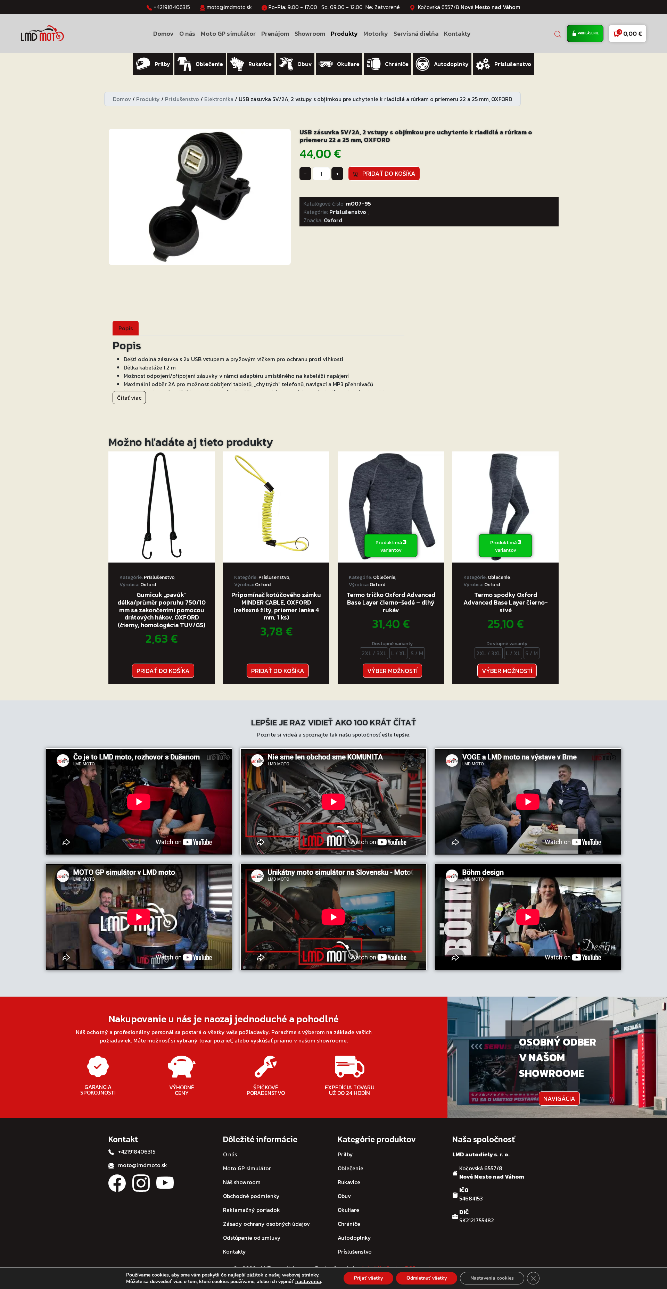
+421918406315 (172, 7)
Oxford (333, 220)
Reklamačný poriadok (251, 1210)
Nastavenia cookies (492, 1278)
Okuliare (348, 1210)
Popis (125, 328)
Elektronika (218, 99)
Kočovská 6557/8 (469, 7)
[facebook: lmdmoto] (117, 1182)
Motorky (375, 33)
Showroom (310, 33)
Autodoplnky (354, 1237)
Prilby (345, 1154)
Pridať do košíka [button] (163, 670)
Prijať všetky (368, 1278)
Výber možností (392, 670)
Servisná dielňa (416, 33)
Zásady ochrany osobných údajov (266, 1224)
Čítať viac (129, 397)
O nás (187, 33)
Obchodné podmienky (251, 1196)
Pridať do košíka (386, 173)
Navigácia (559, 1098)
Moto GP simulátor (228, 33)
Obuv (344, 1196)
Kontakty (457, 33)
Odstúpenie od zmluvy (252, 1237)
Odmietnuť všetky (426, 1278)
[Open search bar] (557, 33)
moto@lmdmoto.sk (229, 7)
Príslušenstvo (182, 99)
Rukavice (349, 1182)
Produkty (344, 33)
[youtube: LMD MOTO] (165, 1182)
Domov (163, 33)
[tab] (126, 328)
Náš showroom (242, 1182)
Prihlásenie (588, 33)
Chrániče (349, 1224)
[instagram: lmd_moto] (141, 1182)
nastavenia (308, 1281)
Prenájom (275, 33)
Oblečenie (384, 577)
